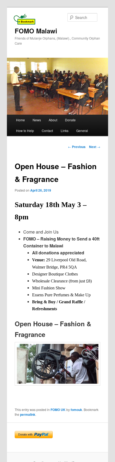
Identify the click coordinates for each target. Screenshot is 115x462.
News (37, 120)
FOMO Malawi (36, 30)
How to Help (25, 130)
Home (20, 120)
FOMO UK (58, 409)
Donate (70, 120)
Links (64, 130)
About (53, 120)
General (82, 130)
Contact (47, 130)
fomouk (76, 409)
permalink (27, 414)
